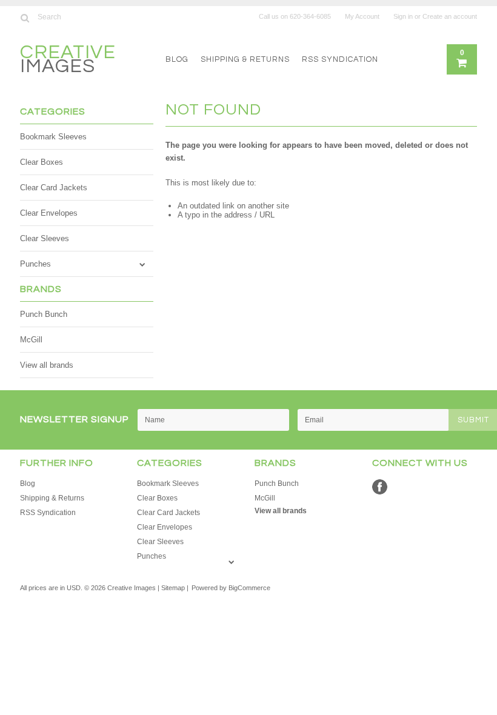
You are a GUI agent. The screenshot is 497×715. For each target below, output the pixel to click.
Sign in (403, 16)
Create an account (449, 16)
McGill (31, 339)
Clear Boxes (41, 162)
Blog (176, 59)
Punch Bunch (43, 314)
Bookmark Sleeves (53, 136)
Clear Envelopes (49, 213)
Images (68, 60)
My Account (362, 16)
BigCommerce (249, 587)
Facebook (379, 486)
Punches (35, 263)
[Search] (25, 17)
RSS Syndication (340, 59)
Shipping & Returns (245, 59)
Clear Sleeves (44, 238)
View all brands (46, 365)
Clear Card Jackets (53, 187)
